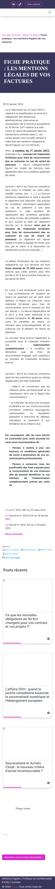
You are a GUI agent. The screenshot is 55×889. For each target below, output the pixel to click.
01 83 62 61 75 (13, 838)
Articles (34, 35)
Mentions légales (11, 878)
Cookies (16, 882)
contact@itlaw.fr (14, 844)
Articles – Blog (20, 35)
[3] (12, 314)
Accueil (6, 35)
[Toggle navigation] (49, 12)
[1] (44, 109)
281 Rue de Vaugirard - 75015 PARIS (24, 849)
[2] (36, 134)
